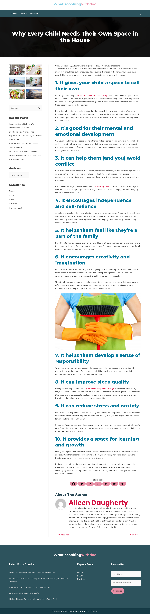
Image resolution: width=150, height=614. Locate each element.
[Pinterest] (98, 484)
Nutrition (13, 203)
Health (12, 195)
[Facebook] (74, 484)
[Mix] (106, 484)
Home (11, 199)
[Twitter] (82, 484)
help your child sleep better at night (98, 388)
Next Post (135, 534)
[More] (122, 484)
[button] (139, 13)
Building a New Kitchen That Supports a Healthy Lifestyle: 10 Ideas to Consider (25, 136)
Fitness (12, 191)
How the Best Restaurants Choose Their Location (30, 587)
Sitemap (94, 611)
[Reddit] (114, 484)
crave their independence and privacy (91, 95)
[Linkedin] (90, 484)
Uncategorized (15, 208)
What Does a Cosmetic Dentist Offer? (25, 151)
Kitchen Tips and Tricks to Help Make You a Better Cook (33, 599)
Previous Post (62, 534)
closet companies (101, 186)
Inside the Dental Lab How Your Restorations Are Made (33, 572)
